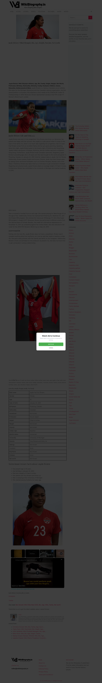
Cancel (51, 348)
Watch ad (51, 344)
